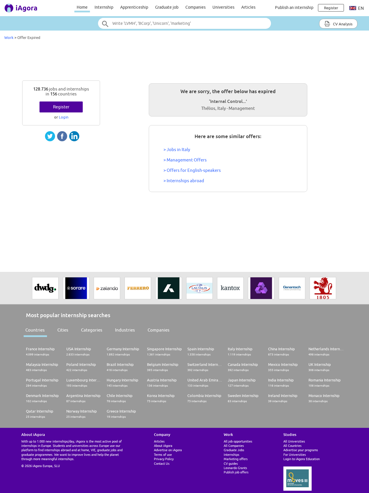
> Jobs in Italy (176, 149)
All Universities (294, 441)
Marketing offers (236, 459)
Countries (35, 330)
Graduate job (166, 7)
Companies (195, 7)
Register (61, 106)
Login (63, 117)
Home (82, 7)
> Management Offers (185, 159)
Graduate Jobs (234, 450)
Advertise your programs (300, 450)
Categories (91, 330)
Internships (231, 454)
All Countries (292, 445)
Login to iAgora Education (301, 459)
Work (9, 37)
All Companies (234, 445)
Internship (104, 7)
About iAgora (163, 445)
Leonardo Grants (235, 468)
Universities (223, 7)
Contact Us (162, 463)
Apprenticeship (134, 7)
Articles (248, 7)
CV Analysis (342, 24)
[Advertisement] (184, 62)
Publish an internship (294, 7)
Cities (62, 330)
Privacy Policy (164, 459)
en (360, 8)
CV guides (231, 463)
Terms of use (163, 454)
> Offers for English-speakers (192, 170)
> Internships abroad (183, 180)
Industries (125, 330)
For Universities (294, 454)
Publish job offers (236, 472)
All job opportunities (238, 441)
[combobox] (184, 23)
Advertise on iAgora (168, 450)
